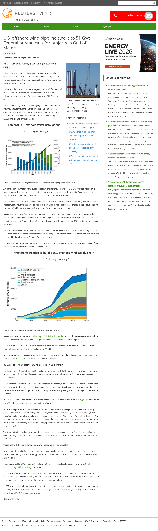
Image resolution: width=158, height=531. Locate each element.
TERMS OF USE (29, 525)
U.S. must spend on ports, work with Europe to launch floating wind (83, 160)
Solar (75, 26)
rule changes (20, 358)
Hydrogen (107, 26)
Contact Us (36, 3)
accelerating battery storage (17, 467)
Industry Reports (21, 3)
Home (16, 26)
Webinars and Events (53, 3)
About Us (7, 3)
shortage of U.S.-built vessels (48, 336)
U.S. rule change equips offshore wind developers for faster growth (83, 136)
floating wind (81, 399)
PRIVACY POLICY (45, 525)
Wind (46, 26)
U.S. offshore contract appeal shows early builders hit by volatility (82, 148)
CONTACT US (60, 525)
